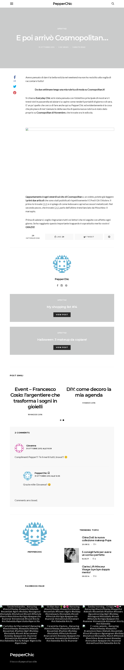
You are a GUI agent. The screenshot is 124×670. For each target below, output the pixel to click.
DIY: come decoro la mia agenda (88, 392)
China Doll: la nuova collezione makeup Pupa (96, 539)
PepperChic (62, 4)
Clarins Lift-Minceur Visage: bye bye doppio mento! (96, 569)
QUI (45, 204)
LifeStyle (62, 29)
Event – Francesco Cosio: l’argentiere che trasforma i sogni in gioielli (35, 398)
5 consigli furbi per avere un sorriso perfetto (96, 553)
